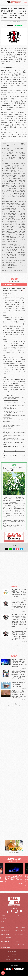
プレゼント (3, 921)
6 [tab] (20, 889)
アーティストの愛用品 (20, 927)
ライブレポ (3, 918)
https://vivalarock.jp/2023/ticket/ (11, 400)
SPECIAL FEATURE (5, 947)
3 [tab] (13, 889)
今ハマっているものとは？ (6, 938)
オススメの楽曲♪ (19, 934)
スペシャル (3, 924)
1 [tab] (8, 889)
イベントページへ (14, 646)
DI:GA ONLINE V (5, 941)
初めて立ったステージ (20, 930)
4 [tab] (15, 889)
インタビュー (18, 915)
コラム (16, 918)
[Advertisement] (14, 568)
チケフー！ (17, 941)
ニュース (17, 921)
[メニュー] (2, 2)
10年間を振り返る (5, 927)
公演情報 (25, 2)
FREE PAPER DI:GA (19, 944)
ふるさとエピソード (5, 934)
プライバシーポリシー (14, 956)
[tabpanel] (14, 875)
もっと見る (14, 704)
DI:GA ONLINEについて (14, 951)
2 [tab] (10, 889)
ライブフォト (4, 944)
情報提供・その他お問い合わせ (14, 959)
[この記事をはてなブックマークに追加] (21, 549)
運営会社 (14, 954)
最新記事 (3, 915)
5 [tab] (17, 889)
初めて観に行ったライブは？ (6, 931)
